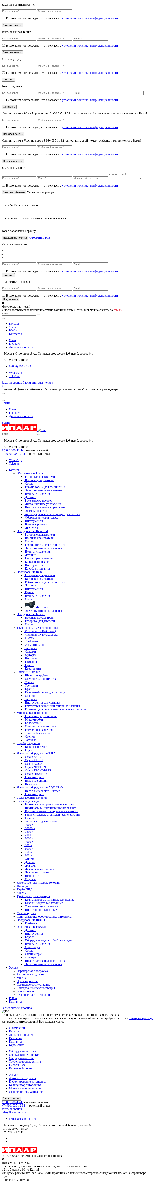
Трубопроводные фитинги (26, 1061)
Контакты (15, 333)
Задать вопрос (11, 1098)
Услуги (13, 327)
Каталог (14, 323)
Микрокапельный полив (32, 712)
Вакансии (15, 1038)
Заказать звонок (12, 382)
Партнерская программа (32, 971)
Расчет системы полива (38, 382)
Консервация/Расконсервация (36, 988)
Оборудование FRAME (32, 926)
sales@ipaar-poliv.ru (14, 1112)
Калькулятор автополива (25, 1085)
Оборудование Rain (29, 571)
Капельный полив (28, 672)
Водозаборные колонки (32, 797)
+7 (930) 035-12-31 (13, 453)
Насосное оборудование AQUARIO (40, 787)
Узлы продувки (26, 913)
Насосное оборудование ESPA (36, 753)
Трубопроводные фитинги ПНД (37, 627)
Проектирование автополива (27, 1081)
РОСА (13, 330)
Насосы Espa (17, 1065)
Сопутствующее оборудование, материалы (44, 916)
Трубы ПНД (24, 889)
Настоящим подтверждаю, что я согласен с (62, 18)
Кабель (21, 892)
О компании (17, 1028)
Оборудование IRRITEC (32, 920)
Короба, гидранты (28, 743)
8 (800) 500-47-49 (12, 450)
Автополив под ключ (30, 974)
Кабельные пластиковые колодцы (38, 882)
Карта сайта (16, 1045)
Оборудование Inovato (31, 614)
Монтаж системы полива (25, 1088)
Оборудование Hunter (30, 473)
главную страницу (141, 1018)
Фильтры (22, 886)
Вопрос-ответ (25, 991)
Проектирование (27, 981)
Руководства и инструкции (34, 994)
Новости (14, 343)
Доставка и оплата (21, 347)
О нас (12, 340)
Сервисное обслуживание (33, 984)
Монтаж (22, 977)
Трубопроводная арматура (33, 896)
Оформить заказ (39, 237)
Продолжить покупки (15, 237)
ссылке (118, 309)
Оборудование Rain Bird (32, 531)
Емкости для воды (28, 801)
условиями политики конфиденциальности (90, 18)
